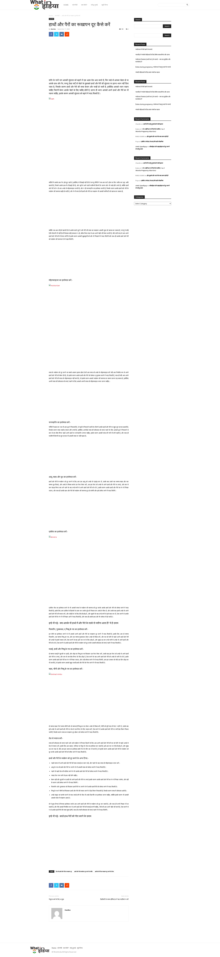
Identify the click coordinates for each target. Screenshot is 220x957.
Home (51, 16)
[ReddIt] (67, 34)
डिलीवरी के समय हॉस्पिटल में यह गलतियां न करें (114, 899)
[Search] (187, 5)
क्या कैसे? (57, 16)
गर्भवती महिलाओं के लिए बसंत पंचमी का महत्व (147, 72)
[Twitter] (56, 34)
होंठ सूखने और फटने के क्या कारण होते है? (157, 136)
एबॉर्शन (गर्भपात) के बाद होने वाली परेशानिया (152, 141)
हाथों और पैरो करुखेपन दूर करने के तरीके (83, 871)
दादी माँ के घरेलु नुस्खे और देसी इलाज (153, 124)
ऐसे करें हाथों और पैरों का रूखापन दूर (64, 871)
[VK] (61, 34)
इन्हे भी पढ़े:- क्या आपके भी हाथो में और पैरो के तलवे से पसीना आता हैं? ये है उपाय (83, 623)
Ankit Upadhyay (141, 146)
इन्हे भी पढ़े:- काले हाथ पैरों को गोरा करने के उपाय (70, 816)
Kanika (53, 29)
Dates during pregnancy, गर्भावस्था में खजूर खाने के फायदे (153, 67)
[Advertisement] (89, 60)
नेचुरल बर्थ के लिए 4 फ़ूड (56, 899)
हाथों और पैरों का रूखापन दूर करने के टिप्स (104, 871)
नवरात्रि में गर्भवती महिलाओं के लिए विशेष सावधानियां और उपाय (152, 55)
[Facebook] (51, 34)
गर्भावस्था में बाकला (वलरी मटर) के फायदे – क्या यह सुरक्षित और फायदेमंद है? (152, 60)
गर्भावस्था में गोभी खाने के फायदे (143, 49)
